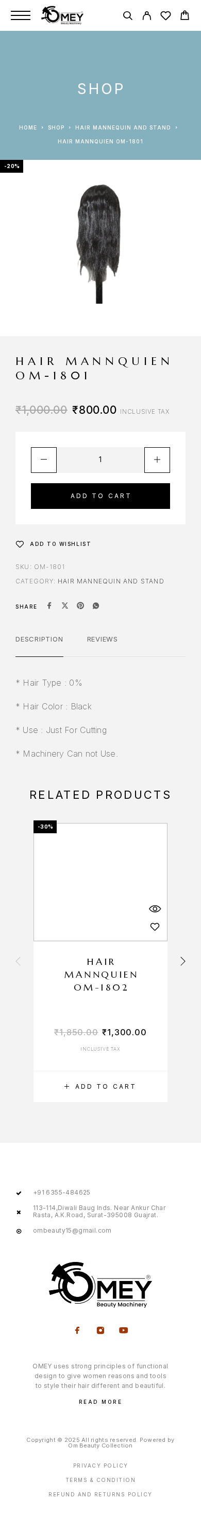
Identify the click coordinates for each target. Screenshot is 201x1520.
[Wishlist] (165, 17)
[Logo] (62, 15)
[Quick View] (154, 909)
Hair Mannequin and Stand (123, 127)
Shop (56, 127)
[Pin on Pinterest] (80, 606)
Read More (101, 1402)
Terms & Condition (100, 1480)
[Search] (127, 17)
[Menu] (20, 15)
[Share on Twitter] (65, 606)
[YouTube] (124, 1331)
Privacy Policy (100, 1465)
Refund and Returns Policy (100, 1494)
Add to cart (101, 496)
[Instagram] (100, 1331)
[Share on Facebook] (49, 606)
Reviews (102, 639)
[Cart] (184, 16)
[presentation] (18, 962)
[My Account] (146, 17)
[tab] (39, 645)
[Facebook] (77, 1331)
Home (28, 127)
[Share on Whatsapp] (96, 606)
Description (39, 639)
